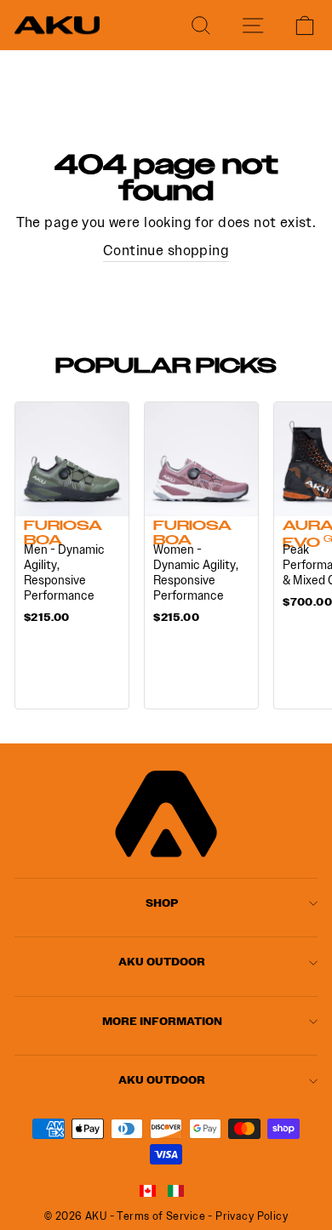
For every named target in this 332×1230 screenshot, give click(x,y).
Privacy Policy (251, 1216)
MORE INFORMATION (162, 1021)
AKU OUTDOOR (161, 962)
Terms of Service (161, 1216)
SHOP (162, 903)
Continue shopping (166, 250)
